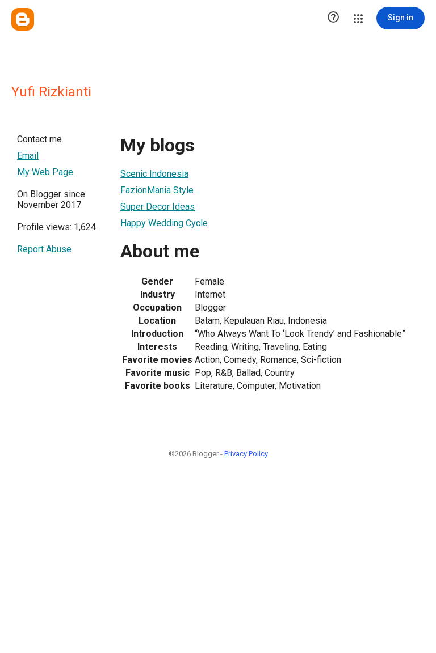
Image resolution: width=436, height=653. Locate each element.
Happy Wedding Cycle (164, 223)
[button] (333, 18)
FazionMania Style (157, 190)
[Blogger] (22, 19)
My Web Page (45, 172)
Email (28, 155)
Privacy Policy (246, 454)
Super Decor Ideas (157, 206)
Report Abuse (44, 249)
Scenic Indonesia (154, 173)
